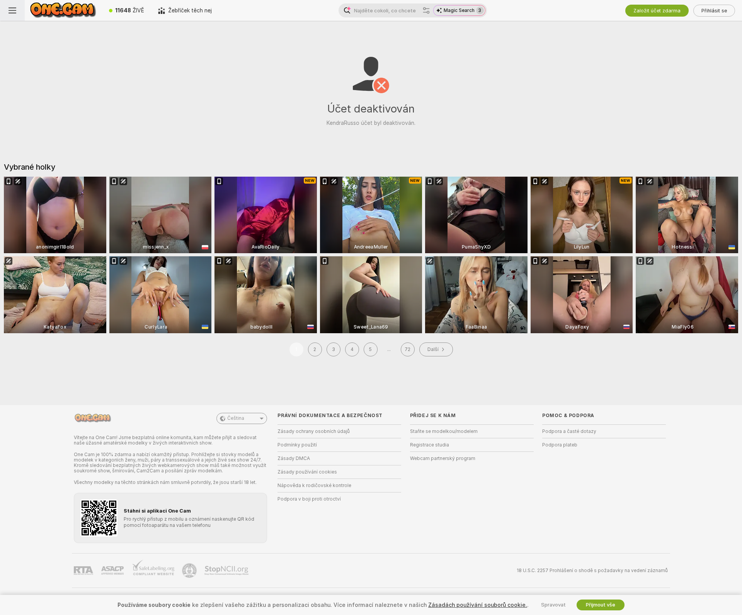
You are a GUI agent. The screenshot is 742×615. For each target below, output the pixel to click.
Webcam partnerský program (442, 458)
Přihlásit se (714, 11)
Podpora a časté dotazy (569, 431)
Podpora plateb (559, 445)
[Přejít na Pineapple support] (190, 570)
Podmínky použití (297, 445)
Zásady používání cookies (307, 472)
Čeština (235, 418)
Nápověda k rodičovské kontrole (314, 485)
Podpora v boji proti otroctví (309, 499)
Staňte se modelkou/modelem (444, 431)
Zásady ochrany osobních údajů (313, 431)
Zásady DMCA (293, 458)
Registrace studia (429, 445)
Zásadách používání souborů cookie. (477, 605)
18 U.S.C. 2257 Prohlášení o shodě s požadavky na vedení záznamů (592, 570)
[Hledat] (426, 10)
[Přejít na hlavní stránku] (63, 10)
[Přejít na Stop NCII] (227, 570)
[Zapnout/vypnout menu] (12, 10)
